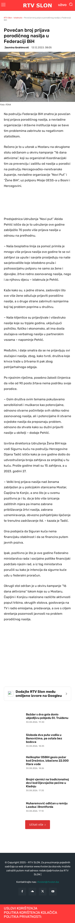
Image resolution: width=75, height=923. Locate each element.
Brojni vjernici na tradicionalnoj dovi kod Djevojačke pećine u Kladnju (47, 783)
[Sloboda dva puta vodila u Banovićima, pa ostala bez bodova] (14, 739)
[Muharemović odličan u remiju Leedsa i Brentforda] (14, 806)
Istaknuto (18, 18)
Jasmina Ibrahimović (16, 47)
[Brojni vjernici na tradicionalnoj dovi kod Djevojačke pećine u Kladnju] (14, 784)
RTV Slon (8, 18)
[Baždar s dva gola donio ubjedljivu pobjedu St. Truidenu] (14, 717)
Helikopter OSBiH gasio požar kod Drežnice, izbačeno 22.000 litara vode (47, 760)
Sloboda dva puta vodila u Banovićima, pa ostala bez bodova (44, 738)
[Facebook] (22, 891)
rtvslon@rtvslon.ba (48, 881)
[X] (42, 891)
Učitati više (36, 824)
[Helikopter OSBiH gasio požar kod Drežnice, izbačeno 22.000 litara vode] (14, 762)
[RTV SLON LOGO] (37, 5)
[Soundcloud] (32, 891)
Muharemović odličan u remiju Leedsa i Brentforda (47, 805)
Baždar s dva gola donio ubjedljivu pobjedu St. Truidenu (47, 716)
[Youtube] (53, 891)
